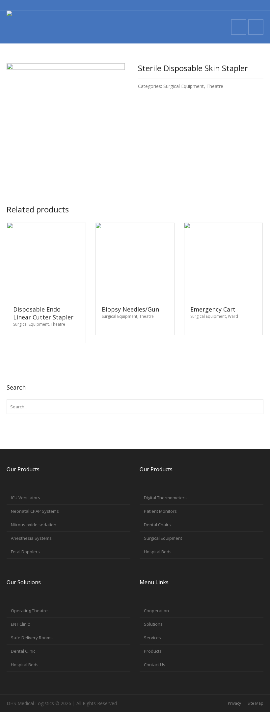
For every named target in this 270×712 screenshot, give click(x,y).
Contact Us (154, 665)
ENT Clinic (20, 624)
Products (153, 651)
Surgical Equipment (183, 86)
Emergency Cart (212, 309)
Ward (233, 316)
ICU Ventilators (25, 498)
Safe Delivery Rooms (32, 638)
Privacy (234, 703)
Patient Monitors (160, 511)
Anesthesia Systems (31, 538)
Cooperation (156, 611)
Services (152, 638)
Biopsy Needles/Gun (130, 309)
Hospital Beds (158, 552)
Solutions (153, 624)
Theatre (214, 86)
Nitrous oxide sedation (33, 525)
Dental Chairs (157, 525)
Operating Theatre (29, 611)
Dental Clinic (23, 651)
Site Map (255, 703)
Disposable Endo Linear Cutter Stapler (43, 313)
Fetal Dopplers (25, 552)
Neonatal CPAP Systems (35, 511)
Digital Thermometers (165, 498)
